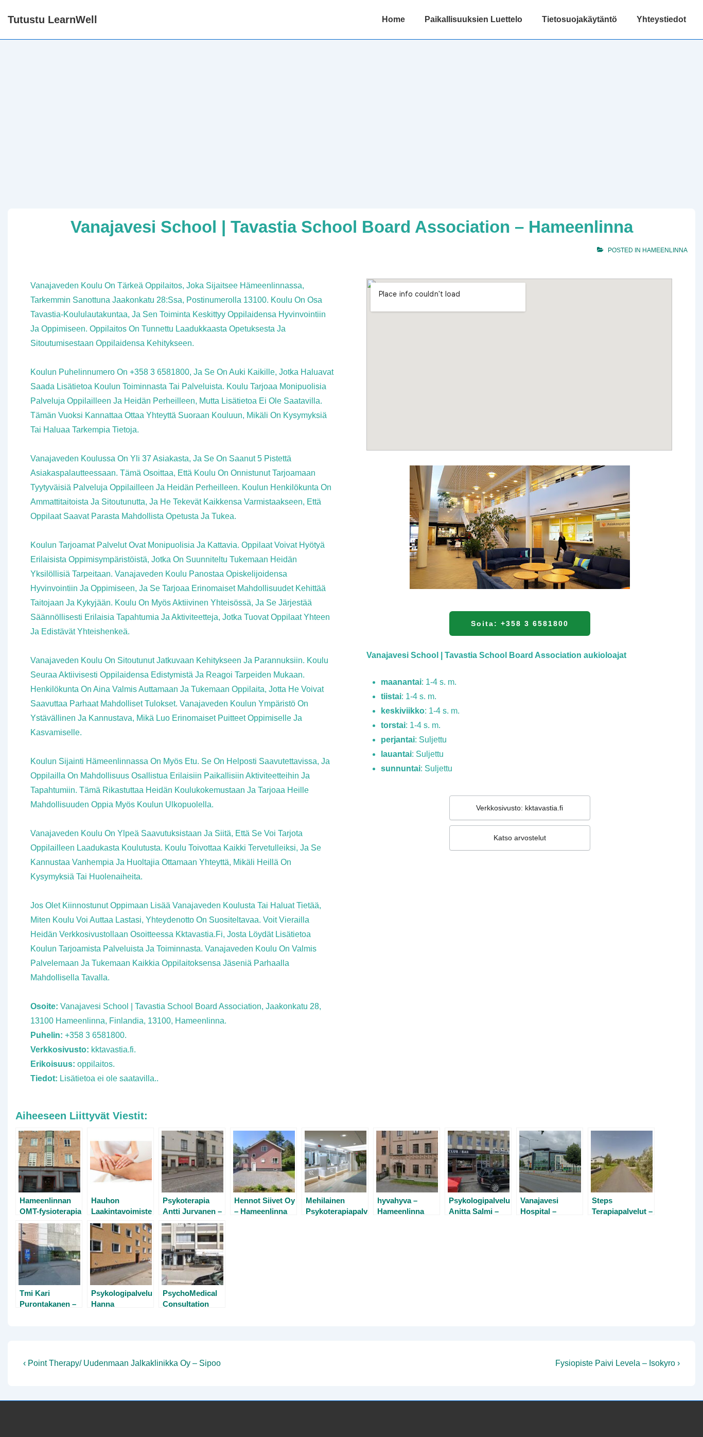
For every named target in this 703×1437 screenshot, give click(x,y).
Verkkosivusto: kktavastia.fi (519, 808)
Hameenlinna (665, 250)
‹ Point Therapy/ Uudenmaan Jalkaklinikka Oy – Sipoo (122, 1363)
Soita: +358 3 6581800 (520, 623)
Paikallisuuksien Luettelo (473, 19)
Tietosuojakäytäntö (579, 19)
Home (393, 19)
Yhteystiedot (661, 19)
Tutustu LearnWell (52, 19)
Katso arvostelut (520, 838)
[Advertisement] (351, 117)
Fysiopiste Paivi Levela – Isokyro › (617, 1363)
